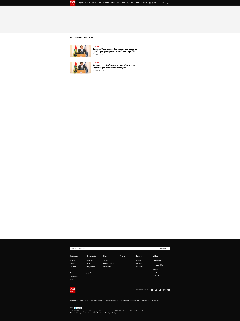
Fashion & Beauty (108, 263)
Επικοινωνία (145, 300)
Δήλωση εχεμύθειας (111, 300)
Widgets (155, 269)
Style (113, 3)
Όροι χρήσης (74, 300)
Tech (131, 3)
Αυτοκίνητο (138, 3)
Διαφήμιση (155, 300)
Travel (123, 3)
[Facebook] (152, 290)
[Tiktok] (160, 290)
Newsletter (156, 273)
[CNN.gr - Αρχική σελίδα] (72, 290)
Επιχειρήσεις (90, 267)
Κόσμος (107, 3)
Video (145, 3)
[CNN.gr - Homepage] (72, 3)
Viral (71, 279)
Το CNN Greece (158, 276)
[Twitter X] (156, 290)
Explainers (139, 267)
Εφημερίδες (152, 3)
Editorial (138, 260)
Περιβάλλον (74, 276)
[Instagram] (164, 290)
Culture (105, 260)
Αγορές (88, 270)
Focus (118, 3)
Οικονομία (95, 3)
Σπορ (127, 3)
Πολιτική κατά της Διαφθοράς (129, 300)
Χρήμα (88, 263)
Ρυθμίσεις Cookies (97, 300)
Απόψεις (139, 263)
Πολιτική (87, 3)
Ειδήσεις (81, 3)
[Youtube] (168, 290)
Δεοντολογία (84, 300)
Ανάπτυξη (89, 260)
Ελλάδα (101, 3)
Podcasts (157, 261)
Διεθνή (88, 273)
